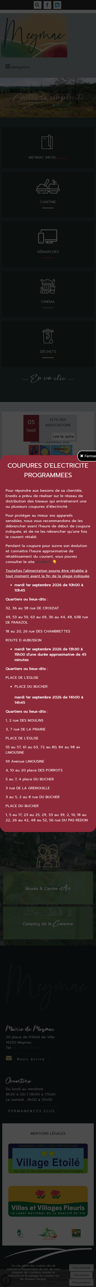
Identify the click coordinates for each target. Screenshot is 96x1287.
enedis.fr (43, 562)
